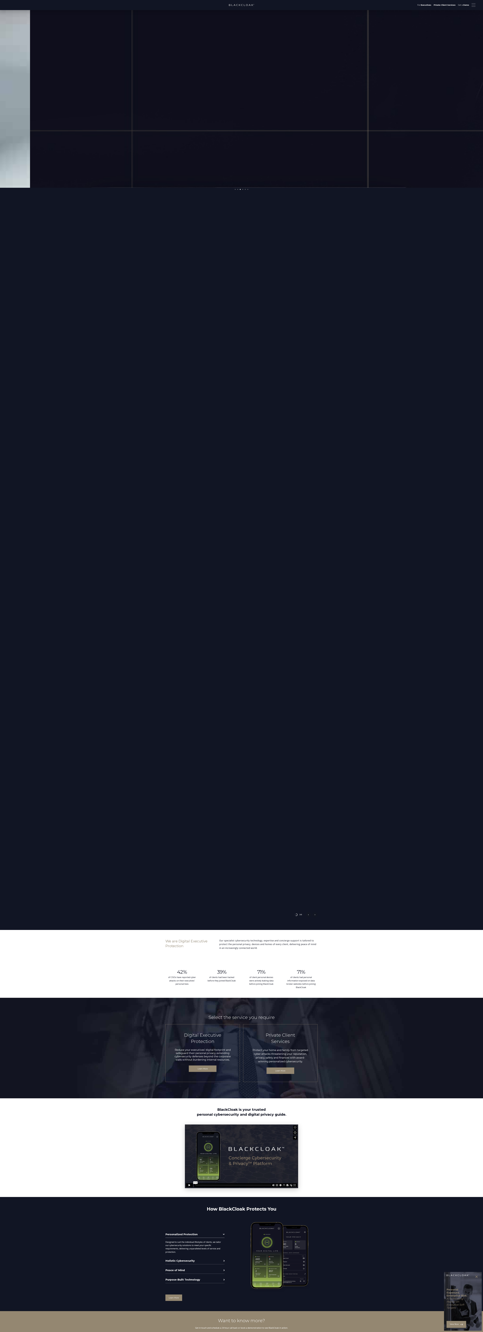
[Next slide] (315, 914)
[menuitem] (424, 5)
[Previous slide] (308, 914)
